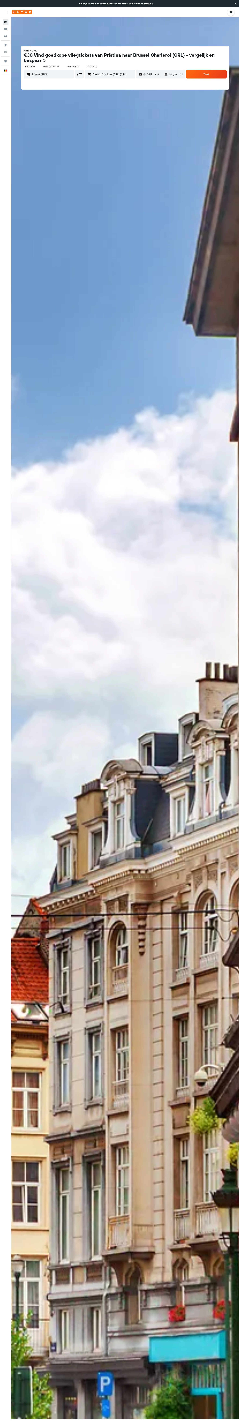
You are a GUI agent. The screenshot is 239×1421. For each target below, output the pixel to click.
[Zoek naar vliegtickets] (5, 22)
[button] (235, 3)
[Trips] (5, 61)
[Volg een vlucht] (5, 52)
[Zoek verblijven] (5, 29)
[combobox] (30, 66)
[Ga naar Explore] (5, 45)
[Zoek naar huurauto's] (5, 36)
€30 (28, 55)
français (148, 3)
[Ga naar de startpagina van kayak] (22, 12)
